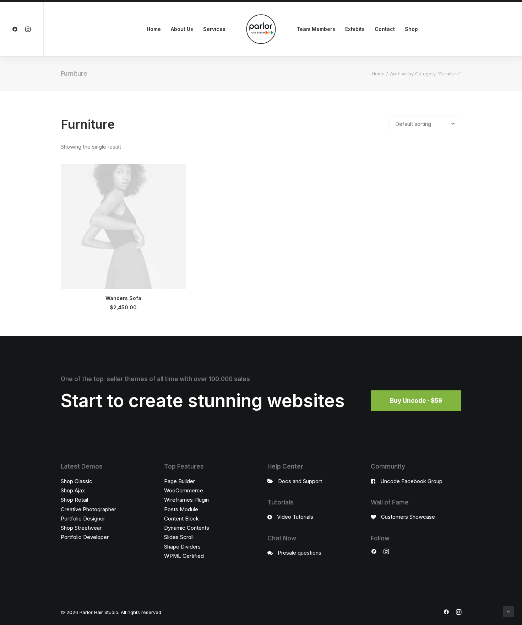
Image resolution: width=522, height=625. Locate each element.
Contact (385, 29)
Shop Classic (76, 481)
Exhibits (355, 29)
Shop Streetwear (81, 527)
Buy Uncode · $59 (416, 400)
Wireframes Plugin (186, 499)
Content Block (181, 518)
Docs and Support (300, 481)
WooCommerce (183, 490)
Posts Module (181, 509)
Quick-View (177, 172)
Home (154, 29)
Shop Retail (74, 499)
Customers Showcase (408, 516)
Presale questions (299, 552)
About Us (182, 29)
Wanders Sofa (123, 298)
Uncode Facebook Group (411, 481)
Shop (411, 29)
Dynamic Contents (186, 527)
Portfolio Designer (83, 518)
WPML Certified (184, 555)
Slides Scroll (179, 537)
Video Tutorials (295, 516)
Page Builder (179, 481)
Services (214, 29)
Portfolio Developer (85, 537)
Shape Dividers (182, 546)
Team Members (316, 29)
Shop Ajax (73, 490)
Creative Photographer (88, 509)
